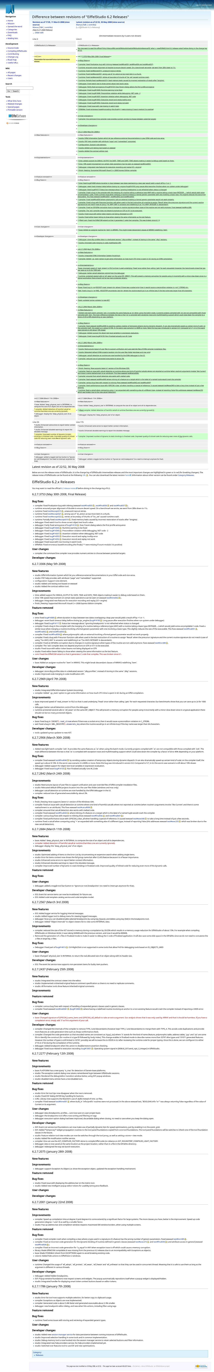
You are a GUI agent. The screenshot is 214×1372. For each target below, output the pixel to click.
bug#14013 (61, 947)
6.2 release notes (68, 488)
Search (9, 83)
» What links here (13, 101)
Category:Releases (186, 475)
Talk (41, 27)
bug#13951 (86, 1048)
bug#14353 (54, 536)
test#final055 (86, 505)
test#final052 (40, 631)
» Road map (11, 59)
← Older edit (38, 32)
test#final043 (61, 813)
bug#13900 (75, 1009)
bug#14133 (59, 768)
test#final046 (61, 760)
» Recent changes (13, 75)
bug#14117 (54, 623)
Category (37, 1352)
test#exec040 (139, 818)
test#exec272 (141, 1241)
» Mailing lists (12, 38)
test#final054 (54, 634)
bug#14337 (54, 533)
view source (118, 22)
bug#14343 (54, 528)
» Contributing (12, 54)
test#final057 (119, 505)
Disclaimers (136, 1366)
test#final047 (115, 815)
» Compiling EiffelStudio (16, 51)
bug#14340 (54, 530)
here (127, 475)
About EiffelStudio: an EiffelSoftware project (156, 1366)
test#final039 (159, 1241)
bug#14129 (72, 525)
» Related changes (14, 103)
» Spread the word (14, 26)
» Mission (10, 23)
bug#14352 (54, 539)
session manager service (62, 1334)
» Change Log (12, 56)
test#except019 (61, 519)
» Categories (11, 29)
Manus (36, 27)
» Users (9, 78)
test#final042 (97, 815)
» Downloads (11, 32)
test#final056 (101, 505)
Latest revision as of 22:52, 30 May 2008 (94, 22)
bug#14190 (95, 620)
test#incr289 (160, 643)
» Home (9, 20)
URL (84, 475)
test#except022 (54, 516)
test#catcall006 (83, 807)
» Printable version (14, 109)
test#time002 (112, 597)
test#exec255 (173, 821)
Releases (39, 1355)
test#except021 (54, 514)
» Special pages (12, 107)
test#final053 (58, 631)
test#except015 (54, 511)
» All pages (10, 72)
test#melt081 (61, 1009)
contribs (48, 27)
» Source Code (12, 48)
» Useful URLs (12, 62)
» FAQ (8, 35)
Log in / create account (204, 5)
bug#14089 (49, 617)
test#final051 (189, 629)
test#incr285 (178, 1239)
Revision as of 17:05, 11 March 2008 (48, 22)
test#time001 (61, 1101)
